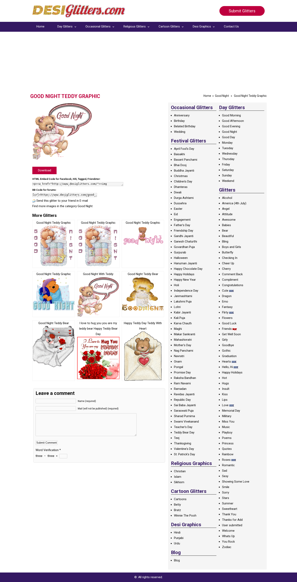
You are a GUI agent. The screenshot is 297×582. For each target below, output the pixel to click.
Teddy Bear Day (184, 432)
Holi (176, 285)
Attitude (227, 214)
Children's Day (183, 181)
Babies (226, 225)
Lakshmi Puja (183, 301)
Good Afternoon (233, 121)
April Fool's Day (184, 149)
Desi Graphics (202, 26)
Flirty (225, 312)
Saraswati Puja (184, 410)
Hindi (177, 532)
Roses (226, 460)
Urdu (177, 543)
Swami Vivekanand (186, 421)
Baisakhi (179, 154)
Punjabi (178, 538)
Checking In (229, 258)
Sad (224, 470)
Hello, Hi (227, 367)
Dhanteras (180, 187)
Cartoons (180, 499)
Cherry (226, 269)
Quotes (227, 449)
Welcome (228, 530)
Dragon (227, 296)
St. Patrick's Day (184, 454)
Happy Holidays (184, 274)
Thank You (229, 514)
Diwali (177, 192)
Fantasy (227, 307)
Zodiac (226, 547)
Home (40, 26)
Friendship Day (183, 230)
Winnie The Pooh (185, 515)
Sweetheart (229, 509)
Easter (178, 209)
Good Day (228, 137)
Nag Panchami (183, 350)
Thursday (228, 159)
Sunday (227, 175)
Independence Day (186, 290)
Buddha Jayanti (184, 170)
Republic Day (182, 400)
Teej (176, 438)
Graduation (229, 356)
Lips (224, 400)
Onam (178, 361)
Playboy (227, 432)
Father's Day (182, 225)
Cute (225, 290)
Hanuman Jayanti (185, 263)
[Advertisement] (148, 63)
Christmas (181, 176)
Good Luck (229, 323)
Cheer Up (228, 263)
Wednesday (229, 153)
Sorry (225, 492)
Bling (225, 241)
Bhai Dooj (180, 165)
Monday (227, 142)
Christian (180, 471)
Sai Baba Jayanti (185, 405)
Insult (225, 389)
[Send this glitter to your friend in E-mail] (34, 200)
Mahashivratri (183, 340)
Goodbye (228, 345)
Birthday (179, 121)
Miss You (228, 421)
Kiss (225, 394)
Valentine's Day (184, 449)
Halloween (181, 258)
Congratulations (232, 285)
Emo (225, 301)
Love (225, 405)
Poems (227, 438)
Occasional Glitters (98, 26)
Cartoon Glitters (169, 26)
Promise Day (182, 372)
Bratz (177, 510)
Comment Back (232, 274)
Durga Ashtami (184, 198)
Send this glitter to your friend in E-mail (62, 200)
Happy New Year (185, 280)
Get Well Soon (231, 334)
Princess (228, 443)
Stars (225, 498)
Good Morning (231, 115)
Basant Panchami (185, 159)
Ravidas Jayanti (184, 394)
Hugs (225, 383)
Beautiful (228, 236)
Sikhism (179, 482)
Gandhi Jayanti (183, 236)
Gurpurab (180, 252)
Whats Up (228, 536)
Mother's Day (182, 345)
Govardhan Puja (184, 247)
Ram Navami (182, 383)
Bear (225, 230)
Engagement (182, 219)
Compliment (230, 280)
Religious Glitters (134, 26)
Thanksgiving (182, 443)
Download (44, 170)
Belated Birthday (184, 126)
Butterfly (227, 252)
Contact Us (231, 26)
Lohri (177, 307)
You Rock (228, 541)
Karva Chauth (183, 323)
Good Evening (231, 126)
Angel (226, 209)
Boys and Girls (231, 247)
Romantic (228, 465)
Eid (176, 214)
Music (226, 427)
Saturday (228, 170)
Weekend (228, 181)
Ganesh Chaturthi (185, 241)
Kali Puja (179, 318)
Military (226, 416)
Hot (224, 378)
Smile (225, 487)
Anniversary (182, 115)
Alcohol (227, 198)
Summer (227, 503)
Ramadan (180, 389)
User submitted (232, 525)
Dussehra (180, 203)
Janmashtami (183, 296)
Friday (226, 164)
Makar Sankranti (184, 334)
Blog (177, 560)
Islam (177, 477)
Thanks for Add (232, 520)
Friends (227, 329)
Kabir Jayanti (182, 312)
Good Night (222, 95)
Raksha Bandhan (185, 378)
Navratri (179, 356)
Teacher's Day (183, 427)
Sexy (225, 476)
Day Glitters (65, 26)
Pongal (178, 367)
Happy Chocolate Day (188, 269)
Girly (225, 340)
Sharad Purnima (184, 416)
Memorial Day (231, 410)
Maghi (178, 329)
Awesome (229, 219)
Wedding (179, 132)
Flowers (227, 318)
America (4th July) (234, 203)
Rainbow (227, 454)
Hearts (226, 361)
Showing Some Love (235, 481)
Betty (177, 504)
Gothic (226, 350)
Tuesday (227, 148)
